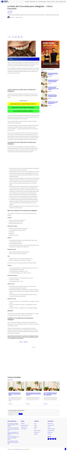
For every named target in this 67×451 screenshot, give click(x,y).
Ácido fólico (23, 423)
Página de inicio (50, 423)
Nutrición (49, 1)
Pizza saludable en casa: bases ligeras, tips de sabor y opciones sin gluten (13, 442)
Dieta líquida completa (24, 425)
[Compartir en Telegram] (21, 36)
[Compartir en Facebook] (13, 36)
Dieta (37, 1)
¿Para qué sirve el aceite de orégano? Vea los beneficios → (23, 107)
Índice (11, 59)
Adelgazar (27, 1)
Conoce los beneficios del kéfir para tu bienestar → (23, 111)
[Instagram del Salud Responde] (51, 439)
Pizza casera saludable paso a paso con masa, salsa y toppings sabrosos (13, 438)
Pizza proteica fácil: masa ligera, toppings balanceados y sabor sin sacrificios (13, 425)
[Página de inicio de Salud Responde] (5, 1)
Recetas (53, 1)
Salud (56, 1)
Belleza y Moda (32, 1)
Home (8, 12)
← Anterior (20, 341)
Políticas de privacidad (51, 428)
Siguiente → (26, 341)
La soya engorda (23, 428)
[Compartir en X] (15, 36)
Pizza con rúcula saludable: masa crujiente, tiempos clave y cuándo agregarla (13, 433)
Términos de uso (50, 432)
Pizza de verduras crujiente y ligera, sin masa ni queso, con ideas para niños (13, 429)
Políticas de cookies (51, 430)
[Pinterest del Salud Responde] (55, 439)
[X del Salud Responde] (53, 439)
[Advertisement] (33, 26)
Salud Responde (16, 449)
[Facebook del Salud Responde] (48, 439)
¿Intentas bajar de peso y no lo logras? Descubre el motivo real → (23, 103)
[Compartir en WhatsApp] (18, 36)
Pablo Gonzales (12, 17)
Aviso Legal (49, 434)
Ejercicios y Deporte (42, 1)
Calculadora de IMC (62, 1)
